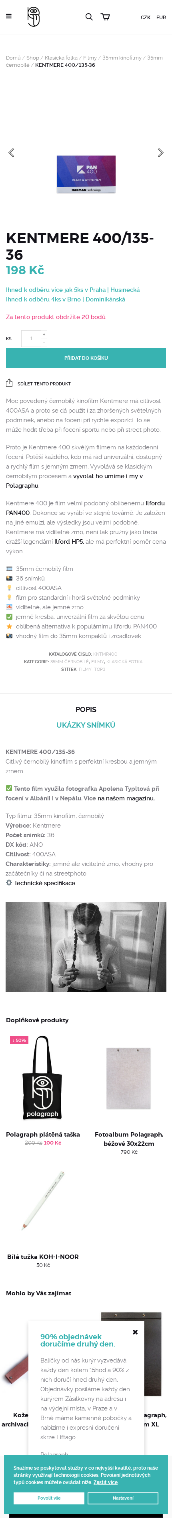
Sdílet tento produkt (43, 384)
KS (9, 338)
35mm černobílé (69, 661)
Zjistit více (106, 1482)
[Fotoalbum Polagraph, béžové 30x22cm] (129, 1078)
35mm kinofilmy (122, 58)
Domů (13, 58)
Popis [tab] (86, 709)
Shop (32, 58)
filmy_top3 (92, 669)
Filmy (90, 58)
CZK (145, 17)
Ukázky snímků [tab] (86, 725)
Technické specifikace (43, 883)
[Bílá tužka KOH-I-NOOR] (43, 1201)
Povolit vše (49, 1498)
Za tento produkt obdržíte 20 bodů (56, 317)
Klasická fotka (61, 58)
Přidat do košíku (86, 358)
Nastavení (123, 1498)
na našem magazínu (126, 798)
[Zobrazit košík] (106, 16)
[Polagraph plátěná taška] (43, 1078)
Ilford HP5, (69, 541)
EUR (161, 17)
